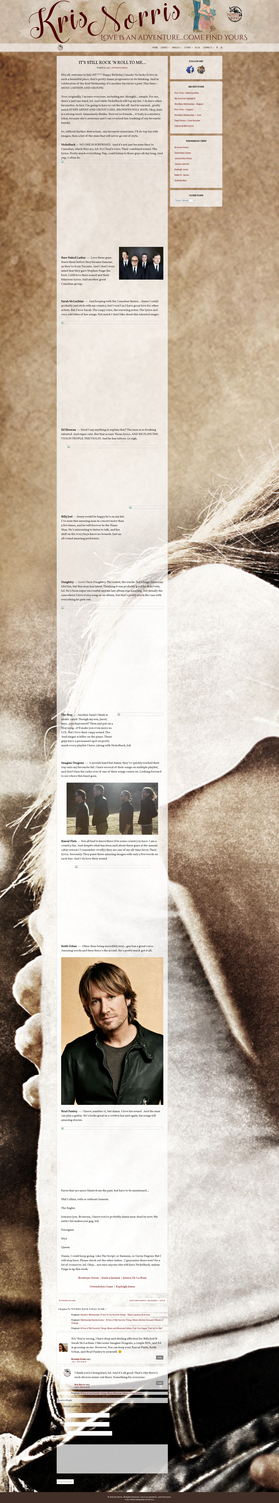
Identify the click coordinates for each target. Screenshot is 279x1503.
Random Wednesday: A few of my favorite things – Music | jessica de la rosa (115, 1315)
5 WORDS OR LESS (68, 1301)
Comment (64, 1442)
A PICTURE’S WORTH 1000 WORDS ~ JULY (146, 1301)
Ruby (127, 1500)
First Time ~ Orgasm (184, 109)
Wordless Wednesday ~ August (189, 104)
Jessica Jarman (111, 1278)
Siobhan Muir (181, 180)
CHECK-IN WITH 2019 (184, 126)
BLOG (197, 47)
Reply (160, 1358)
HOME (155, 47)
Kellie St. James (182, 175)
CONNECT (207, 47)
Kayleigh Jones (125, 1287)
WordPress (149, 1500)
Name (60, 1415)
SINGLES (176, 47)
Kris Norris (123, 68)
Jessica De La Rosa (134, 1278)
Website (62, 1433)
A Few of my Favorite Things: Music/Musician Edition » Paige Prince (111, 1393)
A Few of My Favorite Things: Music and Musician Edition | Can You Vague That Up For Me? (122, 1328)
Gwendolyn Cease (101, 1287)
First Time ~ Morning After (187, 93)
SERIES (164, 47)
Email (60, 1424)
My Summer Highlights (185, 98)
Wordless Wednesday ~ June (188, 115)
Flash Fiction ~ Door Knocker (187, 120)
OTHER (187, 47)
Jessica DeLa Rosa (183, 158)
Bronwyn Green (88, 1278)
